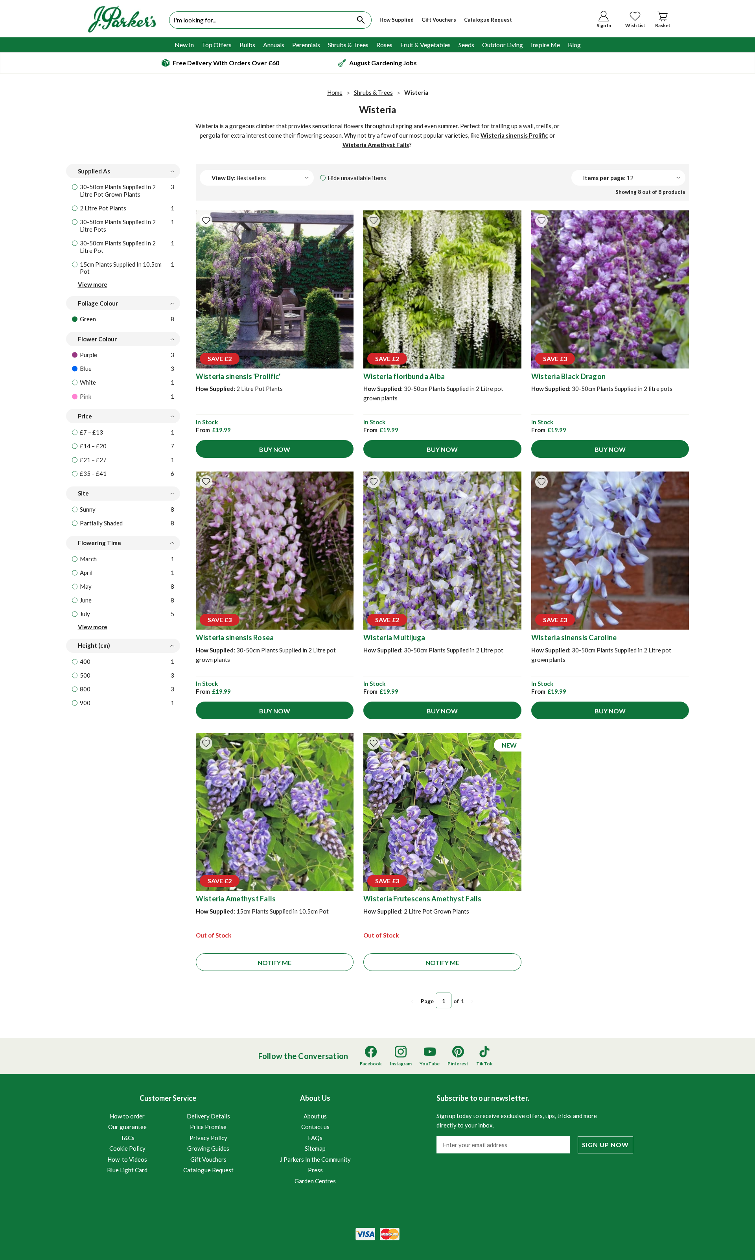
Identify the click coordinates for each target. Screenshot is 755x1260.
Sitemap (315, 1148)
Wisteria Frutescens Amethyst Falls (422, 898)
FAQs (315, 1137)
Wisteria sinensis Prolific (514, 135)
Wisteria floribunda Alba (404, 376)
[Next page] (472, 1001)
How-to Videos (127, 1159)
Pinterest (457, 1064)
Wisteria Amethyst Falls (376, 144)
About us (315, 1116)
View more (92, 284)
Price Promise (208, 1126)
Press (315, 1169)
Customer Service (170, 1133)
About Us (315, 1139)
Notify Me (274, 962)
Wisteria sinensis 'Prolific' (238, 376)
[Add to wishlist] (206, 220)
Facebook (371, 1064)
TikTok (484, 1064)
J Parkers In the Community (315, 1159)
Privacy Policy (208, 1137)
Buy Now (274, 449)
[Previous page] (412, 1001)
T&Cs (127, 1137)
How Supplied (396, 19)
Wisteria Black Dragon (568, 376)
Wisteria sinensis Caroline (574, 637)
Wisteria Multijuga (394, 637)
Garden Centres (315, 1180)
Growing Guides (208, 1148)
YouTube (430, 1064)
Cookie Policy (127, 1148)
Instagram (401, 1064)
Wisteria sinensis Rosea (235, 637)
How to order (127, 1116)
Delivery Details (208, 1116)
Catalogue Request (488, 19)
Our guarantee (127, 1126)
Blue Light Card (127, 1169)
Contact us (315, 1126)
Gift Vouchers (439, 19)
